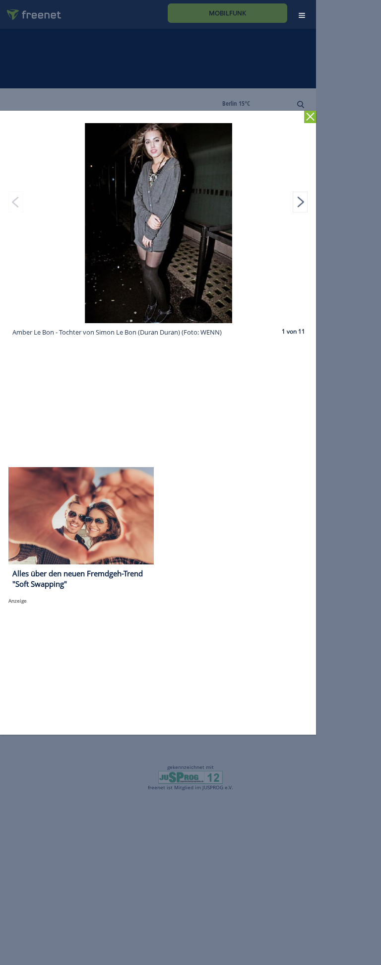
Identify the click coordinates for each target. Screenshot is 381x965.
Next (300, 202)
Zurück (310, 117)
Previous (15, 202)
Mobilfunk (227, 12)
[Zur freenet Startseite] (30, 10)
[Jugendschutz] (190, 776)
